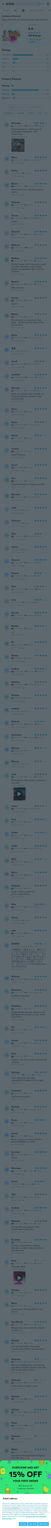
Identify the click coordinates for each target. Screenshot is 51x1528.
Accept (23, 1524)
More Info (43, 1524)
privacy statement (12, 1508)
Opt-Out (32, 1524)
